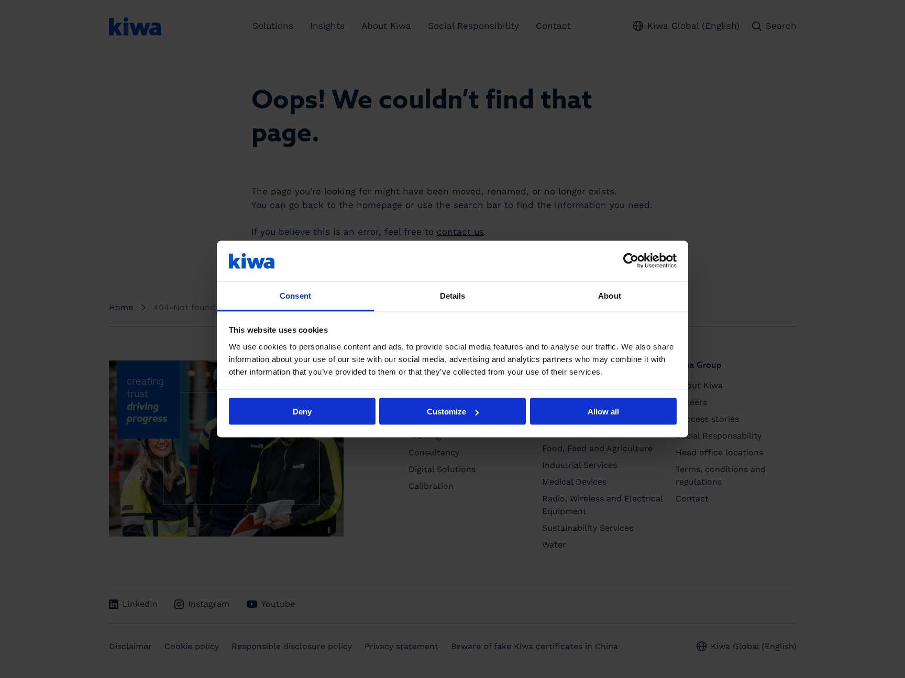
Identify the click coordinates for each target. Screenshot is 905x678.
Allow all (603, 411)
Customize (446, 411)
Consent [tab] (295, 295)
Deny (302, 411)
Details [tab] (453, 295)
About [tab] (609, 295)
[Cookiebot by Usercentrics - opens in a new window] (631, 261)
